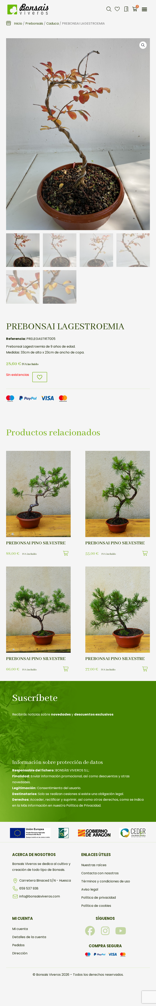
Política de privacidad (98, 897)
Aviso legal (89, 889)
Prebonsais (34, 23)
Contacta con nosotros (100, 873)
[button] (109, 9)
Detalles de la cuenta (29, 937)
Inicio (18, 23)
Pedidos (18, 945)
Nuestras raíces (93, 865)
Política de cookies (96, 905)
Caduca (52, 23)
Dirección (19, 953)
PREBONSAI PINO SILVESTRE (36, 543)
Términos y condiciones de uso (105, 881)
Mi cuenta (20, 929)
